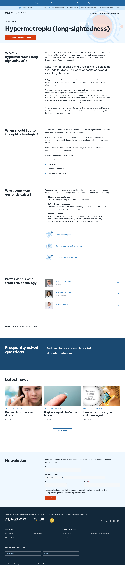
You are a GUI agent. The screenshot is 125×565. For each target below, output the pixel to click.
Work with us (66, 533)
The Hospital (93, 13)
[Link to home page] (21, 13)
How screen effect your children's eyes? (98, 414)
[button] (82, 348)
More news (62, 431)
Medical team (115, 13)
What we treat (105, 13)
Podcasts (65, 537)
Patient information (14, 408)
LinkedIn (28, 326)
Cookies (45, 564)
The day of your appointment (100, 533)
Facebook (15, 326)
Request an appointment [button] (20, 37)
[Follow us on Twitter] (102, 521)
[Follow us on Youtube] (114, 521)
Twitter (22, 326)
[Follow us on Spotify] (118, 521)
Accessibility (38, 564)
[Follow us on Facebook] (98, 521)
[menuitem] (94, 13)
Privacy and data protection (23, 564)
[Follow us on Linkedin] (106, 521)
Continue (80, 3)
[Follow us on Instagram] (110, 521)
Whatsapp (35, 326)
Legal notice (9, 564)
